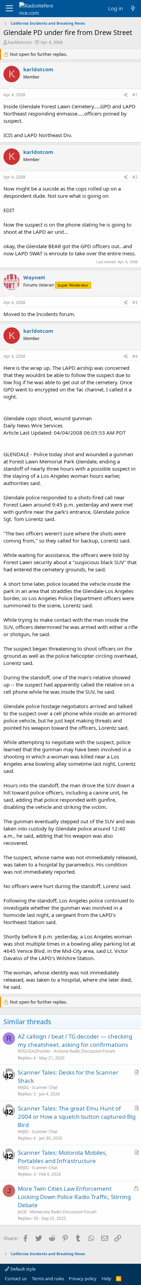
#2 (135, 177)
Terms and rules (48, 1278)
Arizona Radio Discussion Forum (84, 1051)
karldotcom (20, 42)
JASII (22, 1212)
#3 (135, 302)
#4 (135, 356)
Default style (22, 1269)
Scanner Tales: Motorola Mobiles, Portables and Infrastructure (62, 1157)
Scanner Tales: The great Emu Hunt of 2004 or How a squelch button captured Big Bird (77, 1116)
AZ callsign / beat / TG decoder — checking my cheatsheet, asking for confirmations (75, 1040)
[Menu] (9, 8)
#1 (135, 95)
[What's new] (133, 8)
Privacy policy (83, 1278)
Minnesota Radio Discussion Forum (63, 1212)
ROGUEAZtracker (34, 1051)
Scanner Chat (44, 1087)
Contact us (16, 1278)
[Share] (125, 95)
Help (106, 1278)
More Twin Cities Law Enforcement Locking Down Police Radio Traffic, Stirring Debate (74, 1197)
